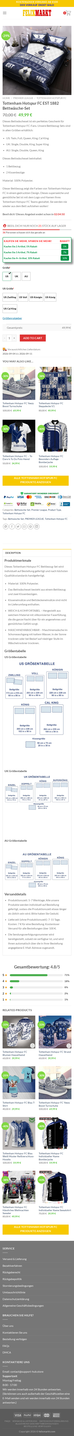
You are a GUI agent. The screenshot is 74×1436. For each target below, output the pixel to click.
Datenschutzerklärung (16, 1299)
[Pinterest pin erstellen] (30, 526)
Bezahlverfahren (12, 1265)
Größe (6, 267)
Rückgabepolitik (12, 1279)
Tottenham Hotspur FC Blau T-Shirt (19, 1104)
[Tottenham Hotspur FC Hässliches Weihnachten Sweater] (19, 1187)
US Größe (8, 288)
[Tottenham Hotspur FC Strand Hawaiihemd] (55, 1032)
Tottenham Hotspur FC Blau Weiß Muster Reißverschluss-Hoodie (18, 1156)
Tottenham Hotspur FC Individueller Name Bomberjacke (51, 1156)
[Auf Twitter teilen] (18, 526)
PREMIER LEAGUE (34, 518)
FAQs (6, 1345)
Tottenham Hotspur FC (51, 98)
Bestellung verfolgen (15, 1339)
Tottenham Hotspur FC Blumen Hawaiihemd (15, 1053)
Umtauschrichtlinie (14, 1292)
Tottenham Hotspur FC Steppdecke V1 (51, 405)
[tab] (37, 552)
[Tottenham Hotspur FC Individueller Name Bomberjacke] (55, 1133)
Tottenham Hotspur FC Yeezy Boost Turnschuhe (18, 405)
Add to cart (32, 338)
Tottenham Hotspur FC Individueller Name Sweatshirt (55, 1209)
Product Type (54, 509)
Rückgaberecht (11, 1272)
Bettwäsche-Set (22, 509)
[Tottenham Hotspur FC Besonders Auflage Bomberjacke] (55, 436)
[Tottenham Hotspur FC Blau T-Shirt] (19, 1082)
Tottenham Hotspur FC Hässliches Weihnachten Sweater (16, 1210)
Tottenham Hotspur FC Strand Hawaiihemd (55, 1053)
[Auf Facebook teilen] (12, 526)
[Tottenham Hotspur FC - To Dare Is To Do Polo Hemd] (19, 436)
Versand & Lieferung (15, 1259)
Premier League (23, 98)
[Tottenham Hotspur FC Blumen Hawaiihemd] (19, 1032)
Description (13, 552)
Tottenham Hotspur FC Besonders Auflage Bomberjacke (51, 459)
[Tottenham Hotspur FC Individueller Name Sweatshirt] (55, 1187)
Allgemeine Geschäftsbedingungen (23, 1305)
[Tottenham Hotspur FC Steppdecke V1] (55, 383)
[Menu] (5, 13)
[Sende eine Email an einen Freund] (24, 526)
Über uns (8, 1325)
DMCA (7, 1352)
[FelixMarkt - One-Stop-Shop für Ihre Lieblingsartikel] (37, 13)
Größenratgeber (12, 318)
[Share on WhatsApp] (6, 526)
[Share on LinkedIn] (37, 526)
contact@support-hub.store (26, 1371)
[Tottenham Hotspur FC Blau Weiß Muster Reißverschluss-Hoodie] (19, 1133)
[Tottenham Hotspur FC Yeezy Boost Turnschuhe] (19, 383)
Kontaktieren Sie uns (15, 1332)
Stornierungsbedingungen (18, 1285)
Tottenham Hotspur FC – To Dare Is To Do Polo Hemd (17, 458)
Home (6, 98)
